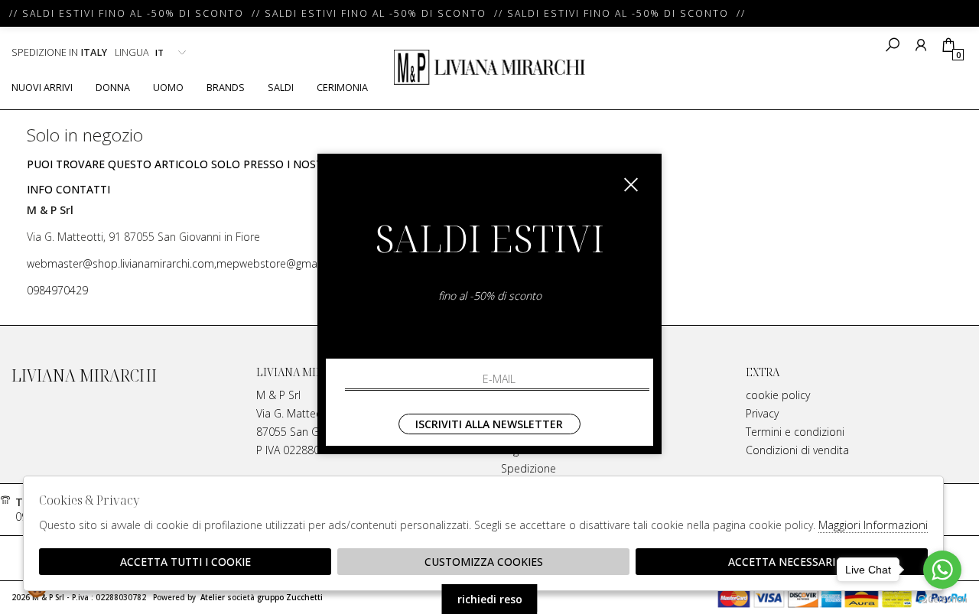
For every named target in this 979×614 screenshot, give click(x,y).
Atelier (212, 598)
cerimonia (342, 87)
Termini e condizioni (795, 431)
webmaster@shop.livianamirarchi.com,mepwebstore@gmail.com (186, 263)
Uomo (168, 87)
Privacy (762, 413)
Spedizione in (59, 52)
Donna (113, 87)
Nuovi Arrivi (42, 87)
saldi (281, 87)
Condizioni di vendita (797, 450)
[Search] (892, 45)
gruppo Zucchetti (290, 598)
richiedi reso (489, 599)
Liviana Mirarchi (489, 67)
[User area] (920, 45)
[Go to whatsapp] (942, 570)
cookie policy (778, 395)
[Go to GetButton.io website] (942, 598)
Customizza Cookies (483, 561)
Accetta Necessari (781, 561)
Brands (226, 87)
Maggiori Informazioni (873, 524)
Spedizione (528, 468)
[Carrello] (948, 45)
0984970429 (57, 290)
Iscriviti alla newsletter (489, 424)
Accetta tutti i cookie (185, 561)
